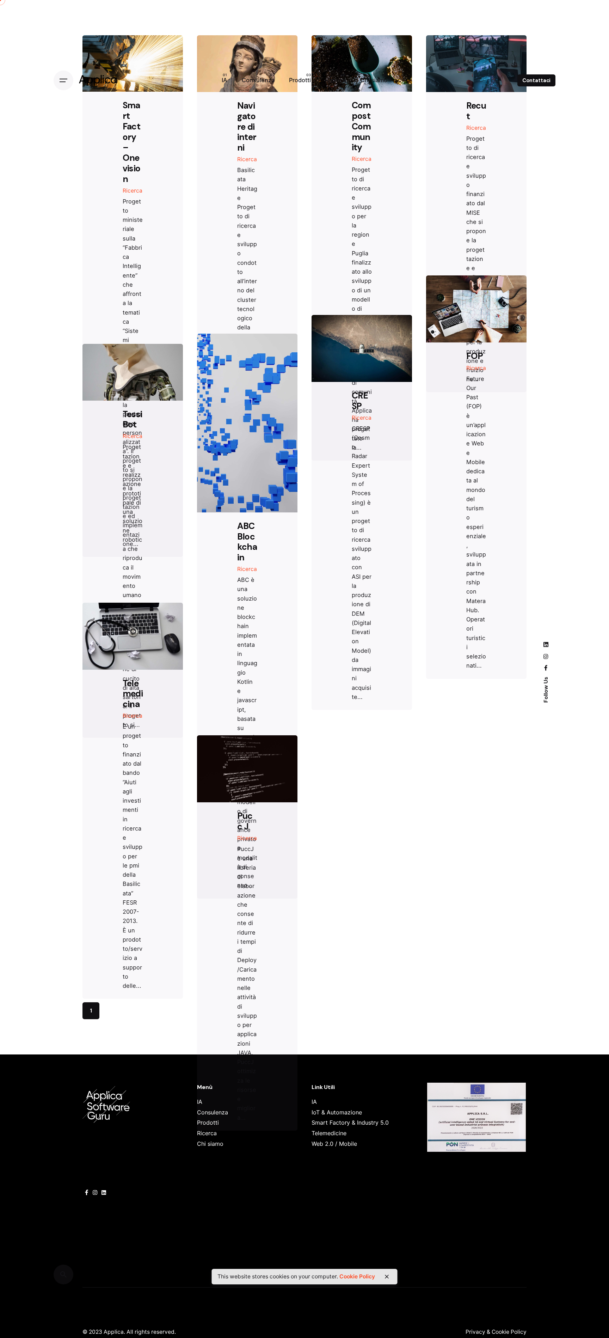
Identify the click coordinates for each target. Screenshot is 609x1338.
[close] (386, 1276)
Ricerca (132, 190)
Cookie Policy (357, 1276)
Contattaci (536, 80)
